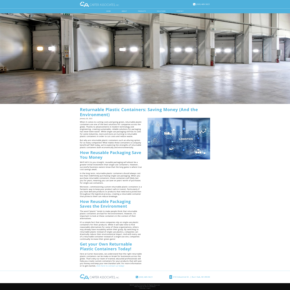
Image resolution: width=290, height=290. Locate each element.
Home (108, 11)
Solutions (161, 11)
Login (149, 288)
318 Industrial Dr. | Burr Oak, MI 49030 (191, 277)
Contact (180, 11)
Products (142, 11)
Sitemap (142, 288)
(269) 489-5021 (203, 4)
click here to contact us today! (110, 266)
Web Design (138, 286)
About (124, 11)
